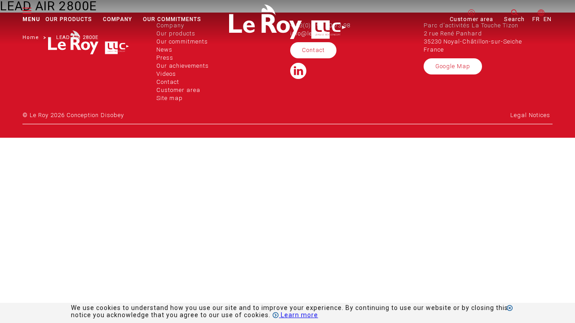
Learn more (298, 315)
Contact (313, 50)
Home (30, 37)
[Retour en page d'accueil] (287, 36)
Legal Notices (530, 115)
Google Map (452, 66)
